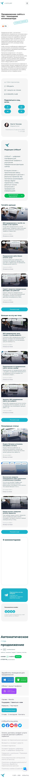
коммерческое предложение (15, 353)
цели (10, 432)
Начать (18, 656)
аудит (22, 209)
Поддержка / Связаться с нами (12, 702)
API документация (9, 710)
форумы (24, 498)
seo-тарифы (14, 355)
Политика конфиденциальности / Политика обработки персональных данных (14, 764)
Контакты (21, 714)
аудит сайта (6, 355)
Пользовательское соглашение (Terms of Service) (13, 758)
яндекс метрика (7, 430)
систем (24, 463)
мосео (8, 242)
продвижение (10, 209)
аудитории (6, 463)
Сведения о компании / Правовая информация (14, 754)
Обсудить (10, 86)
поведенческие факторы (13, 275)
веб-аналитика (18, 430)
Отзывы (4, 714)
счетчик (5, 432)
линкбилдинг (16, 498)
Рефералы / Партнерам (10, 705)
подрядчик (19, 386)
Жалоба (11, 699)
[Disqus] (14, 563)
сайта (12, 463)
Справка (4, 699)
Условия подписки (9, 746)
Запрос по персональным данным (14, 740)
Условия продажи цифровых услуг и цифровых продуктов (12, 749)
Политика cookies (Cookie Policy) (14, 769)
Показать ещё (14, 309)
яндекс (24, 275)
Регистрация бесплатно (13, 195)
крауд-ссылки (7, 498)
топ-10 (17, 209)
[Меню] (27, 3)
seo (4, 209)
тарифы (9, 320)
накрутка (18, 463)
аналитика (6, 388)
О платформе (12, 714)
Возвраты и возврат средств (12, 743)
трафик (5, 277)
